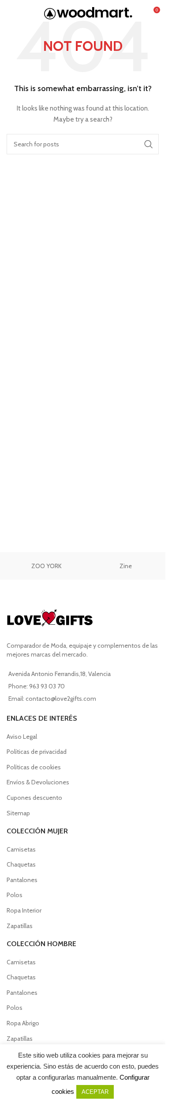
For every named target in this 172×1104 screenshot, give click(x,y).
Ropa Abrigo (23, 1023)
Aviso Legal (22, 737)
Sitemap (18, 813)
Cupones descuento (34, 798)
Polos (14, 895)
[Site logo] (88, 12)
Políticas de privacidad (37, 752)
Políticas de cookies (34, 767)
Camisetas (21, 849)
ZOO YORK (46, 566)
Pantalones (22, 880)
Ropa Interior (24, 910)
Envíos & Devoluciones (38, 782)
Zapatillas (20, 926)
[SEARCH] (148, 144)
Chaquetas (21, 864)
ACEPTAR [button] (95, 1092)
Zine (126, 566)
